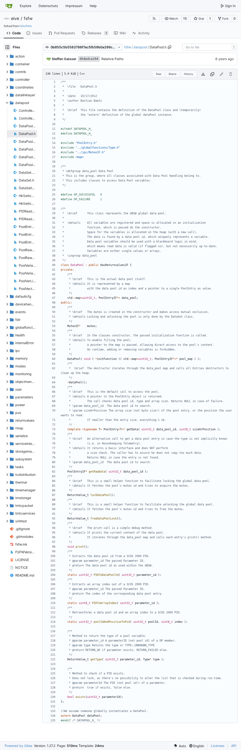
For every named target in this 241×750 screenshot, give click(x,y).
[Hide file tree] (7, 47)
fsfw (28, 18)
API (233, 746)
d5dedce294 (89, 59)
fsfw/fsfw (26, 26)
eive (15, 18)
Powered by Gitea (18, 746)
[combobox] (209, 47)
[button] (171, 18)
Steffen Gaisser (64, 59)
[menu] (179, 746)
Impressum (73, 6)
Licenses (217, 746)
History (188, 74)
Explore (25, 6)
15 (185, 18)
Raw (158, 74)
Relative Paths (112, 59)
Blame (172, 74)
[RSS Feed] (154, 18)
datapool (140, 47)
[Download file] (203, 74)
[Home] (9, 6)
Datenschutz (48, 6)
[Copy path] (169, 47)
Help (93, 6)
